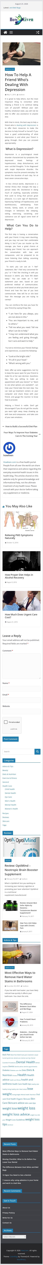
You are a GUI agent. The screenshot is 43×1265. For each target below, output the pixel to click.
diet (20, 1070)
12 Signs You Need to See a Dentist (17, 1175)
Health (22, 1075)
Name (6, 683)
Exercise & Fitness (10, 778)
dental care (17, 1058)
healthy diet (35, 1084)
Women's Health (11, 809)
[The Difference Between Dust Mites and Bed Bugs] (10, 1008)
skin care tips (30, 1103)
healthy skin (15, 1089)
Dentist (11, 1066)
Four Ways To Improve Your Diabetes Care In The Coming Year (21, 434)
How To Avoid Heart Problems (28, 1020)
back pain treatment (27, 1055)
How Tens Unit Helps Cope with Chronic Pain (28, 925)
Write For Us (8, 1218)
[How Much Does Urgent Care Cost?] (21, 592)
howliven (21, 95)
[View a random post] (37, 32)
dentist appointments (30, 1066)
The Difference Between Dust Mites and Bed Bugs (28, 1006)
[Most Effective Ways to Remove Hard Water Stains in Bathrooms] (21, 954)
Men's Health (10, 801)
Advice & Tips (10, 69)
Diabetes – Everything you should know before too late (28, 1034)
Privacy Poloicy (9, 1213)
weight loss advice (16, 1114)
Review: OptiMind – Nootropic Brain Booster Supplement (21, 870)
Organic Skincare (23, 1099)
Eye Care (8, 797)
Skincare (6, 821)
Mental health (25, 1094)
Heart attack (23, 1089)
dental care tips (26, 1058)
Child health (10, 789)
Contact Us (7, 1223)
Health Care (7, 786)
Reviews (6, 817)
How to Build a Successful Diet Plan (21, 426)
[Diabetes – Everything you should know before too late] (10, 1036)
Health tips (26, 1084)
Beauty (5, 770)
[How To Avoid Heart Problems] (10, 1022)
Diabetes (6, 1070)
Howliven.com (9, 462)
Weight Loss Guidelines (15, 1120)
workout (10, 1125)
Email (6, 694)
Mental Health (10, 805)
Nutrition (33, 1094)
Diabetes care (14, 1070)
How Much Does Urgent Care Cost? (21, 616)
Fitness (15, 1075)
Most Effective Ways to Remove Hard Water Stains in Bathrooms (20, 977)
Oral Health (11, 1099)
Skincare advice (16, 1102)
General (6, 782)
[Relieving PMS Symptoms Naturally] (21, 513)
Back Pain (7, 1054)
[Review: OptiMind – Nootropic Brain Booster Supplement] (21, 847)
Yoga (4, 825)
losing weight (16, 1094)
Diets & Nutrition (9, 774)
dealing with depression (26, 125)
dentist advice (19, 1066)
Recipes (6, 813)
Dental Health (10, 793)
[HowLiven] (5, 32)
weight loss (26, 1108)
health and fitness (15, 1080)
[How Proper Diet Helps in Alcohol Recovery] (21, 553)
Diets (24, 1070)
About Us (6, 1208)
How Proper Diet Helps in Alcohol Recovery (19, 576)
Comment (8, 650)
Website (6, 706)
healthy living (7, 1089)
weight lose (10, 1108)
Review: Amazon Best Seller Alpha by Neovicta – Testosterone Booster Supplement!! (28, 908)
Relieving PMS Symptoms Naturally (19, 537)
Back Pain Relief (16, 1055)
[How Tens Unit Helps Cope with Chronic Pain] (10, 927)
